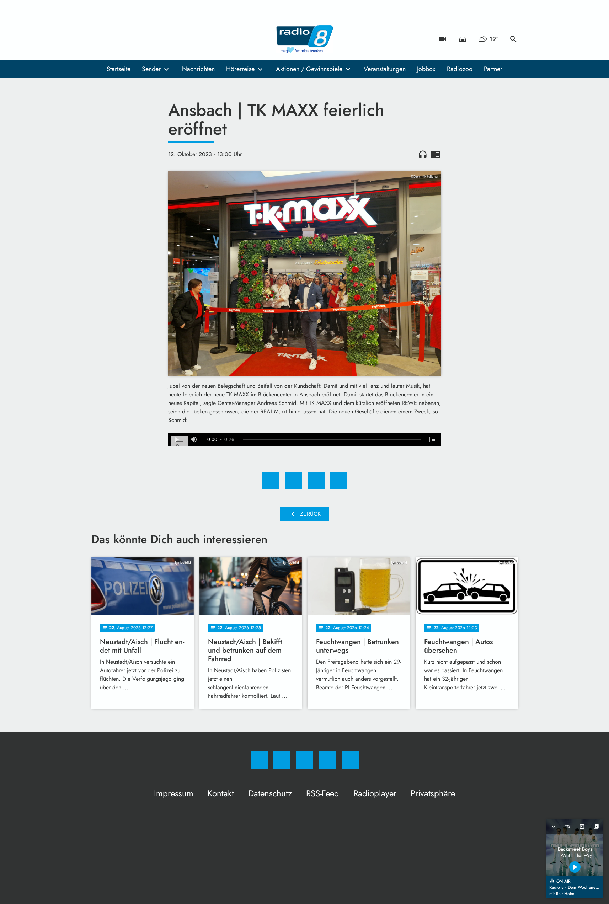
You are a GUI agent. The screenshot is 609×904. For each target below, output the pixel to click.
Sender (151, 69)
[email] (155, 39)
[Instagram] (113, 39)
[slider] (332, 439)
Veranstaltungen (385, 69)
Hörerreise (240, 69)
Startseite (118, 69)
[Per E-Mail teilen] (338, 480)
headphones (423, 154)
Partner (493, 69)
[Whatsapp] (127, 39)
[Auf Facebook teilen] (270, 480)
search (513, 39)
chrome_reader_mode (435, 154)
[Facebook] (98, 39)
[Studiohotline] (141, 39)
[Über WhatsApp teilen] (316, 480)
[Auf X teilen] (293, 480)
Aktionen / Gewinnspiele (309, 69)
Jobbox (426, 69)
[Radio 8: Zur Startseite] (304, 39)
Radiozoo (459, 69)
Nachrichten (198, 69)
